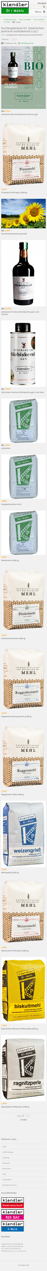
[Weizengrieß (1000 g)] (23, 834)
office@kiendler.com (7, 1251)
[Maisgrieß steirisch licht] (23, 477)
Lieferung (6, 1157)
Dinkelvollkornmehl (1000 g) (13, 638)
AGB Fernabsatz (8, 1152)
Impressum (6, 1163)
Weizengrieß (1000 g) (10, 872)
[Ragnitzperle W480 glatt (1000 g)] (23, 1068)
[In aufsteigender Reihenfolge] (16, 39)
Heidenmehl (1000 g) (10, 560)
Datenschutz (7, 1168)
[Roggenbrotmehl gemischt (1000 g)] (23, 678)
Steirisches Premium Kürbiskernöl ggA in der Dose (22, 392)
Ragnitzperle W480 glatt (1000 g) (15, 1107)
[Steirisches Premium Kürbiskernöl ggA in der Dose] (23, 353)
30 (23, 1116)
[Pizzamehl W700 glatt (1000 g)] (23, 154)
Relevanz (5, 39)
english (43, 3)
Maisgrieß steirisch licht (11, 504)
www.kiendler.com (20, 1251)
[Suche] (44, 7)
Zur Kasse (7, 22)
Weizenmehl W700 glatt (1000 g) (15, 951)
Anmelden (43, 22)
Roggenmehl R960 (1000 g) (12, 794)
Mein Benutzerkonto (10, 19)
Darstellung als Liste (27, 43)
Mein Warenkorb (38, 19)
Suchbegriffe (7, 1179)
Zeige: (19, 1116)
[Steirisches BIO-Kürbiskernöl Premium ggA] (23, 77)
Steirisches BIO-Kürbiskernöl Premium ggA (19, 114)
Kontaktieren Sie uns (10, 1185)
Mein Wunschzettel (25, 19)
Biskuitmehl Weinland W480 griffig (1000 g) (19, 1029)
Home (3, 35)
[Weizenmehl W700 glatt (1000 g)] (23, 912)
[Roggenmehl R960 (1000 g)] (23, 756)
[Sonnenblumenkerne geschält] (23, 213)
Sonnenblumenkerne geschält (14, 234)
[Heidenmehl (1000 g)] (23, 533)
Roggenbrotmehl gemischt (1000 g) (16, 716)
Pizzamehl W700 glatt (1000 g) (14, 192)
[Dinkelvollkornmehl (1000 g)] (23, 600)
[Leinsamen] (23, 421)
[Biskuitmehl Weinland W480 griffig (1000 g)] (23, 990)
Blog (4, 1174)
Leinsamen (5, 448)
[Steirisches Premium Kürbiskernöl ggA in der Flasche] (23, 273)
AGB (4, 1147)
